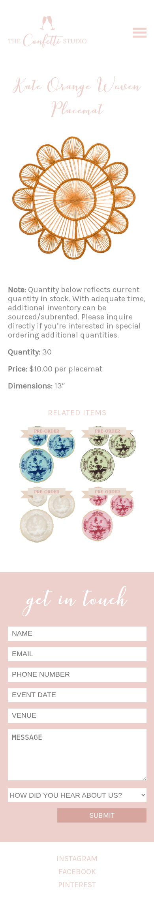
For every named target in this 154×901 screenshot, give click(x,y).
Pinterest (77, 884)
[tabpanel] (75, 198)
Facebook (77, 871)
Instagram (77, 858)
